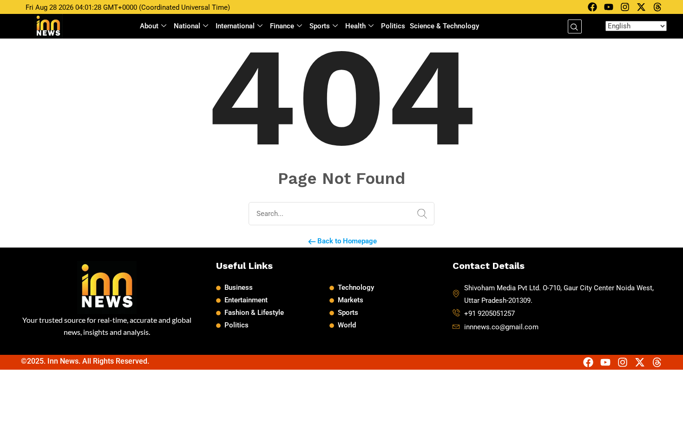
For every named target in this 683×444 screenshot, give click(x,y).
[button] (575, 26)
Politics (393, 26)
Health (355, 26)
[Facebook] (592, 7)
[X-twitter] (641, 7)
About (149, 26)
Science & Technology (444, 26)
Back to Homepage (346, 241)
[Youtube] (608, 7)
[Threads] (657, 7)
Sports (319, 26)
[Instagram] (625, 7)
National (187, 26)
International (235, 26)
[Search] (420, 214)
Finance (282, 26)
